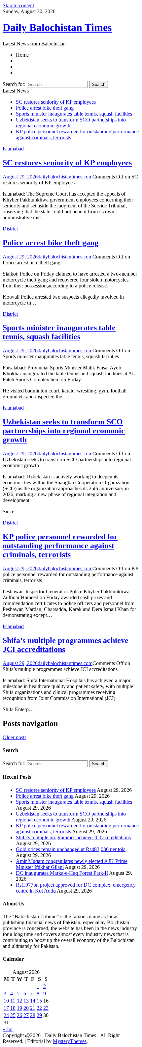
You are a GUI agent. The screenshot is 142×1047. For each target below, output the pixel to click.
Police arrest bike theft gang (45, 108)
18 (13, 1008)
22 (39, 1008)
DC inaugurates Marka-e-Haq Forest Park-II (62, 873)
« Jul (8, 1029)
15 (39, 1001)
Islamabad (13, 148)
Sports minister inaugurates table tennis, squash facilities (74, 114)
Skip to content (18, 5)
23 (46, 1008)
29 (39, 1015)
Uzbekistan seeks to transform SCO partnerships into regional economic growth (64, 430)
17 (6, 1008)
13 (26, 1001)
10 (6, 1001)
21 (32, 1008)
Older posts (14, 737)
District (10, 228)
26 (19, 1015)
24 (6, 1015)
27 (26, 1015)
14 (32, 1001)
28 (32, 1015)
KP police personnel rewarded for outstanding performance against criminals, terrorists (60, 545)
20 (26, 1008)
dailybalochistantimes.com (65, 176)
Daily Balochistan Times (57, 27)
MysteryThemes (70, 1041)
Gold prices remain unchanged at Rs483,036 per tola (70, 849)
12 (19, 1001)
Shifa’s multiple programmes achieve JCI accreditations (73, 837)
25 (13, 1015)
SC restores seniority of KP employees (56, 102)
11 (12, 1001)
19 (19, 1008)
